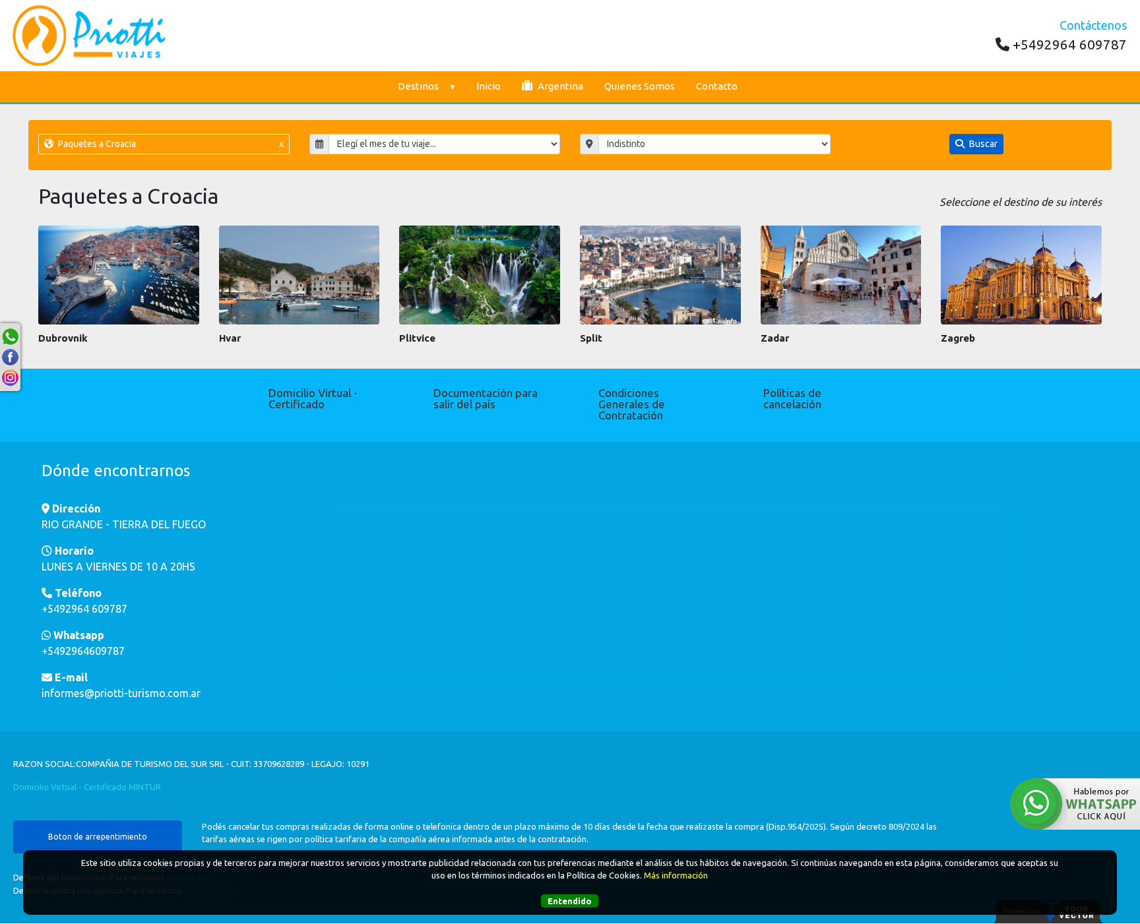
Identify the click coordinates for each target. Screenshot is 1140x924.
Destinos (418, 86)
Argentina (559, 86)
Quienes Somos (639, 86)
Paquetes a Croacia (169, 144)
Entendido (570, 901)
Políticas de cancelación (792, 398)
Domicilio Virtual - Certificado (313, 398)
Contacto (717, 86)
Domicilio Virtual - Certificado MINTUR (87, 786)
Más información (676, 875)
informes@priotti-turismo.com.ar (121, 693)
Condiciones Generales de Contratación (631, 403)
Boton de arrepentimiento (97, 836)
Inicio (488, 86)
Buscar (982, 144)
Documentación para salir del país (485, 398)
